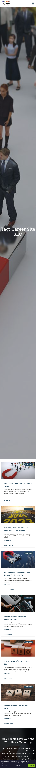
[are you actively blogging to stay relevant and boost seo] (18, 559)
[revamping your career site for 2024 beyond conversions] (18, 514)
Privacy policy (4, 765)
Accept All (31, 765)
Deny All (18, 765)
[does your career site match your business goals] (18, 603)
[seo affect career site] (18, 648)
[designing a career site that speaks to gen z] (18, 470)
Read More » (7, 496)
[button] (33, 3)
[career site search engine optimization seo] (18, 692)
